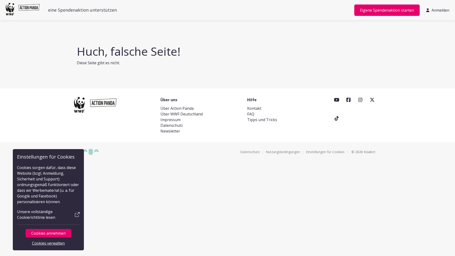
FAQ (250, 114)
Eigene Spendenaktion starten (387, 10)
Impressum (170, 119)
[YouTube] (337, 99)
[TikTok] (337, 118)
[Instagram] (360, 99)
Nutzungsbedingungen (283, 152)
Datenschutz (171, 125)
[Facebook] (348, 99)
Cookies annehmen (48, 233)
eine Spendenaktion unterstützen (82, 10)
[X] (372, 99)
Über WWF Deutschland (181, 114)
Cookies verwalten (48, 243)
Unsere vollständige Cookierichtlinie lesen (36, 214)
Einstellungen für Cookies (325, 152)
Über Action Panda (177, 108)
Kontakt (254, 108)
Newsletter (170, 131)
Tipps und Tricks (262, 119)
